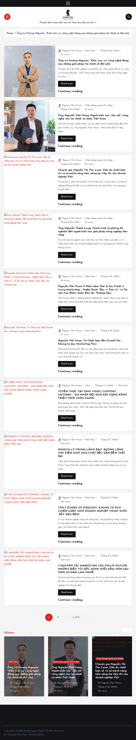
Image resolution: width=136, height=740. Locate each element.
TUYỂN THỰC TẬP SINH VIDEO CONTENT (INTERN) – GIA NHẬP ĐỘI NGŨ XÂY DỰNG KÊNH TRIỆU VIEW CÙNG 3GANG (92, 394)
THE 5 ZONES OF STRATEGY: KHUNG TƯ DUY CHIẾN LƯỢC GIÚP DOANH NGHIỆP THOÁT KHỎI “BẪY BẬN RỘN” (92, 511)
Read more (67, 84)
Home (10, 33)
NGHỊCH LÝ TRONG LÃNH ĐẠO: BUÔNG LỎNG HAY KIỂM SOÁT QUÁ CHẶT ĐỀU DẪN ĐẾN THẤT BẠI (91, 453)
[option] (30, 666)
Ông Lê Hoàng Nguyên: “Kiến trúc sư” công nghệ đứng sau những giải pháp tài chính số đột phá (73, 33)
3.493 (76, 617)
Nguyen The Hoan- (72, 50)
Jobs (87, 385)
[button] (124, 630)
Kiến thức (90, 50)
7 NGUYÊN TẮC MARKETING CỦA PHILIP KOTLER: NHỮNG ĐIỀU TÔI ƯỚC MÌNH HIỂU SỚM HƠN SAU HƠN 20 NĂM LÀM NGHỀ (93, 569)
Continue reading (70, 91)
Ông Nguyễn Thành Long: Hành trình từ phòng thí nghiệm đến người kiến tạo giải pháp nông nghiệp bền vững (92, 231)
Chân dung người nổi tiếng (98, 105)
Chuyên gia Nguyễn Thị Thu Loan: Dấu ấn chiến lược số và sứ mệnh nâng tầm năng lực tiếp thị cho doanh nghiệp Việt (92, 173)
